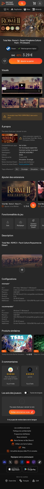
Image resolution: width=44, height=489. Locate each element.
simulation (34, 169)
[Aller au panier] (34, 3)
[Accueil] (7, 3)
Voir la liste (22, 145)
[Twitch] (33, 462)
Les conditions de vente (22, 428)
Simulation (22, 159)
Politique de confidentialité (22, 431)
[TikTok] (39, 462)
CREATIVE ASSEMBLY (26, 152)
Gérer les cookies (22, 477)
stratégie (24, 169)
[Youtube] (28, 462)
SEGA (21, 155)
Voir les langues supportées (28, 148)
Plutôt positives (24, 164)
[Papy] (10, 369)
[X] (10, 462)
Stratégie (30, 159)
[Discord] (4, 462)
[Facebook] (22, 462)
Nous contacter (22, 437)
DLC (17, 169)
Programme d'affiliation (22, 434)
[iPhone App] (13, 469)
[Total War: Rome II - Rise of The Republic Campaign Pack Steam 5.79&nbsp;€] (19, 191)
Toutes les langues (36, 393)
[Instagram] (16, 462)
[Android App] (30, 469)
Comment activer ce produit (28, 150)
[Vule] (30, 369)
